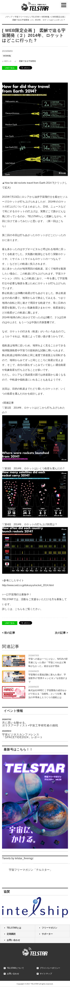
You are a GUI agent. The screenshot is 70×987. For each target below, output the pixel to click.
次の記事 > (61, 632)
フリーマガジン (49, 927)
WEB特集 (45, 17)
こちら (18, 608)
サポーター (47, 934)
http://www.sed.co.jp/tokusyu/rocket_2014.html (28, 585)
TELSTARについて (15, 968)
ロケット (8, 61)
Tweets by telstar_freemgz (17, 858)
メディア (9, 17)
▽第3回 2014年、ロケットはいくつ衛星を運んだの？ (33, 468)
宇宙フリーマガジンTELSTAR (27, 17)
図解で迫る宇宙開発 (27, 61)
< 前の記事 (8, 632)
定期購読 (11, 934)
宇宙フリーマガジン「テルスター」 (30, 869)
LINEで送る (10, 68)
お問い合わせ (13, 940)
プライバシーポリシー (50, 968)
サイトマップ (46, 973)
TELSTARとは (14, 927)
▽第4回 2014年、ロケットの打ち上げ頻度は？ (29, 524)
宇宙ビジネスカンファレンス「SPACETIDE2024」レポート (22, 736)
